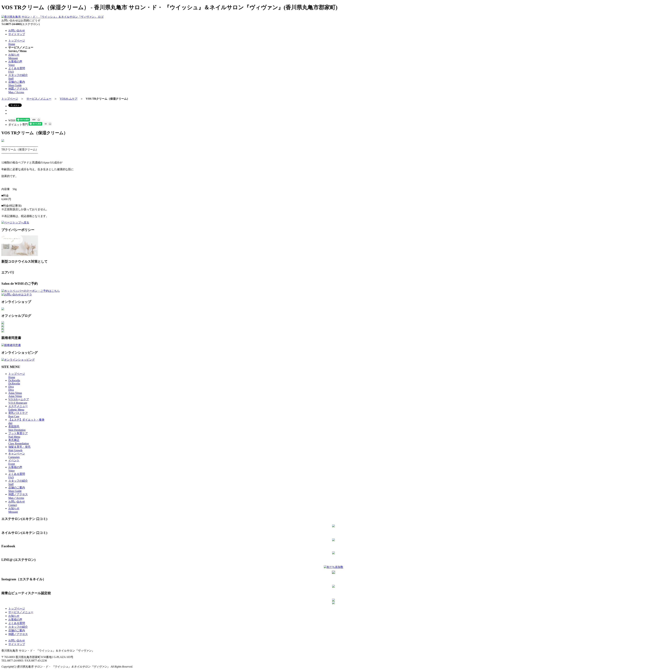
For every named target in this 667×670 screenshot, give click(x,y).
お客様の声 (15, 619)
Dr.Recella (14, 382)
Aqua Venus (15, 394)
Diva (11, 388)
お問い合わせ (16, 30)
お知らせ (13, 615)
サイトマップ (16, 34)
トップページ (9, 98)
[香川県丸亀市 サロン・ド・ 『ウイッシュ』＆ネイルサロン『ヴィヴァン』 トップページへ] (52, 16)
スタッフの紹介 (18, 626)
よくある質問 (16, 623)
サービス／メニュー (38, 98)
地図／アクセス (18, 634)
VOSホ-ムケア (68, 98)
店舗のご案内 (16, 630)
